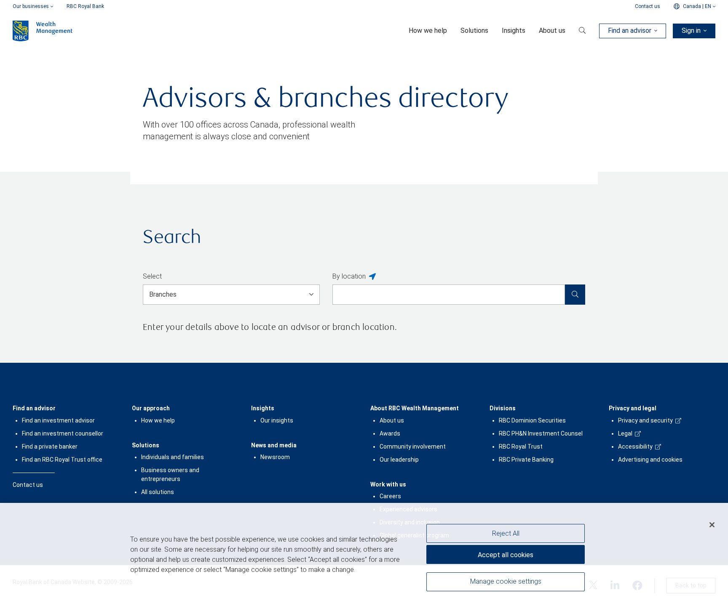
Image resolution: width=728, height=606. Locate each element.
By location (349, 276)
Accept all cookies (505, 555)
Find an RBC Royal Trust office (62, 459)
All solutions (157, 492)
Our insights (276, 420)
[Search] (575, 294)
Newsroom (275, 457)
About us (392, 420)
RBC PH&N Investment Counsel (541, 433)
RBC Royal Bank (85, 6)
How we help (158, 420)
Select (152, 276)
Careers (390, 496)
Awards (390, 433)
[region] (364, 554)
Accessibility (635, 446)
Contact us (647, 6)
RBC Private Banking (526, 459)
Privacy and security (645, 420)
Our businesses (31, 6)
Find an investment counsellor (62, 433)
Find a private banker (50, 446)
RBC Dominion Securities (532, 420)
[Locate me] (372, 277)
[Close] (712, 525)
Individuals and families (172, 457)
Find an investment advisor (58, 420)
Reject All (505, 533)
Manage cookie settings (505, 582)
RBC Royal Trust (521, 446)
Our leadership (399, 459)
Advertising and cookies (650, 459)
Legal (625, 433)
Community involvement (413, 446)
